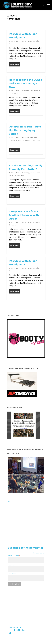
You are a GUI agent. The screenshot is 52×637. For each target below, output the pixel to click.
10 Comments (19, 175)
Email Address (14, 556)
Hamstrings (25, 41)
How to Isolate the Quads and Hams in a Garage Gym (25, 83)
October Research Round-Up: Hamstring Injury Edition (25, 130)
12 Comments (13, 93)
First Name (12, 565)
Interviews (33, 41)
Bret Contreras (15, 41)
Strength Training (35, 91)
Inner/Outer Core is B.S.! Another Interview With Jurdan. (24, 215)
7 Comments (35, 140)
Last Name (12, 574)
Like (8, 501)
